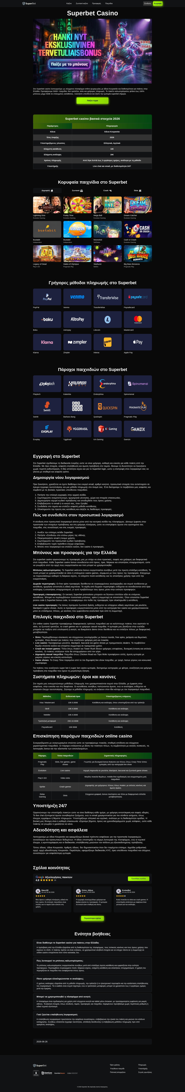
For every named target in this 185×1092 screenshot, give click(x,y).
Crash (105, 190)
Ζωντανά (75, 190)
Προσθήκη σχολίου (138, 878)
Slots (136, 190)
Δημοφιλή (46, 190)
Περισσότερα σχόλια (92, 918)
